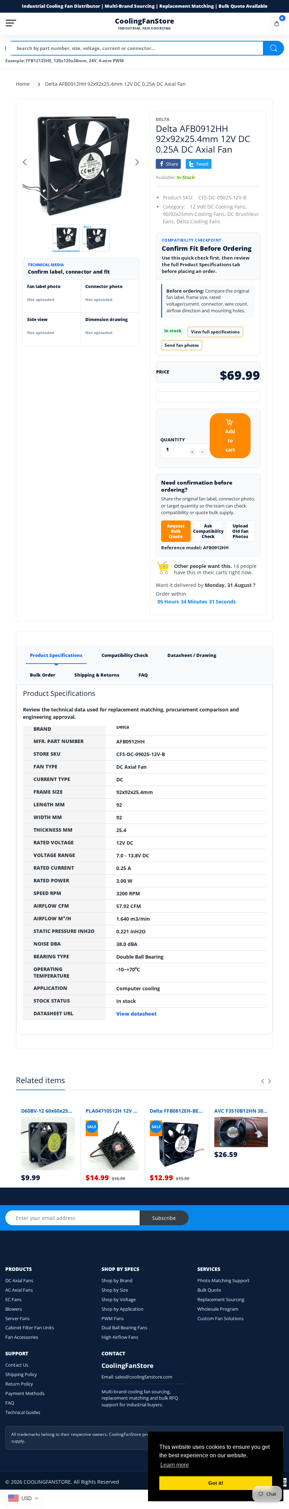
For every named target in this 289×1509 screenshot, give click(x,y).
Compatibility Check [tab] (125, 655)
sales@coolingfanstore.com (143, 1377)
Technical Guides (22, 1412)
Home (23, 84)
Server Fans (17, 1318)
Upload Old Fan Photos (240, 531)
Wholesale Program (217, 1309)
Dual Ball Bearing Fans (124, 1327)
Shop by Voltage (119, 1299)
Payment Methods (24, 1393)
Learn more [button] (174, 1465)
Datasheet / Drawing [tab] (191, 655)
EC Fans (13, 1299)
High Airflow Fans (120, 1337)
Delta (163, 119)
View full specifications (215, 332)
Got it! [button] (215, 1483)
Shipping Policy (21, 1374)
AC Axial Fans (19, 1290)
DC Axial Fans (19, 1280)
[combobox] (23, 1498)
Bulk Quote (209, 1290)
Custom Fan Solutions (220, 1318)
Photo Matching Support (223, 1280)
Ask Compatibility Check (208, 531)
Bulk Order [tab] (42, 675)
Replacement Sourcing (220, 1299)
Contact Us (16, 1365)
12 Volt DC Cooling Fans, (218, 206)
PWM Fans (113, 1318)
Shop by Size (115, 1290)
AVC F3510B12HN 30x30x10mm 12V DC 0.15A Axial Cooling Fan (241, 1110)
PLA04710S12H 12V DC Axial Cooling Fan (113, 1110)
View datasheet (136, 1013)
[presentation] (262, 1081)
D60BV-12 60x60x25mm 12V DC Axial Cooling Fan (48, 1110)
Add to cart (230, 440)
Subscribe (164, 1218)
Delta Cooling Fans (198, 221)
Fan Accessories (21, 1337)
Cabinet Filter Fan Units (29, 1327)
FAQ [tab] (143, 675)
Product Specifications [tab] (56, 655)
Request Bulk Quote (176, 531)
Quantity (172, 439)
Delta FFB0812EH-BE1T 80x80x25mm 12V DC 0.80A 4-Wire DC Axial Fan (177, 1110)
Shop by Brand (117, 1280)
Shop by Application (122, 1309)
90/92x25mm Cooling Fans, (194, 214)
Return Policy (19, 1384)
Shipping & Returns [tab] (96, 675)
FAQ (9, 1403)
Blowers (13, 1309)
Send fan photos (182, 345)
